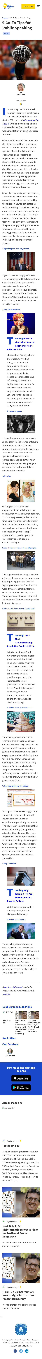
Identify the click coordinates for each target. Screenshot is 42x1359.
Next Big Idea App (7, 1340)
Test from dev (10, 1145)
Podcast (22, 1340)
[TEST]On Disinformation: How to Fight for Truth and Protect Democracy (18, 1295)
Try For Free (28, 6)
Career (6, 33)
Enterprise (35, 1340)
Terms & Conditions (17, 1342)
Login (37, 1342)
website (6, 994)
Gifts (16, 1340)
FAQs (28, 1340)
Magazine (5, 18)
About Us (6, 1342)
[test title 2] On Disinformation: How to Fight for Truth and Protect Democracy (20, 1231)
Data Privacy (29, 1342)
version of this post (13, 987)
